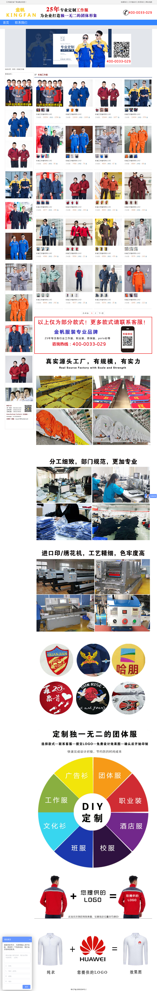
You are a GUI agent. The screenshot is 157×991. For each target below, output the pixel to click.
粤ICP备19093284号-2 (78, 989)
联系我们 (141, 2)
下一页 (101, 313)
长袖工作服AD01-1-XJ (44, 114)
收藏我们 (124, 2)
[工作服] (21, 19)
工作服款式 (133, 2)
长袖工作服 (20, 69)
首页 (6, 22)
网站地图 (149, 2)
